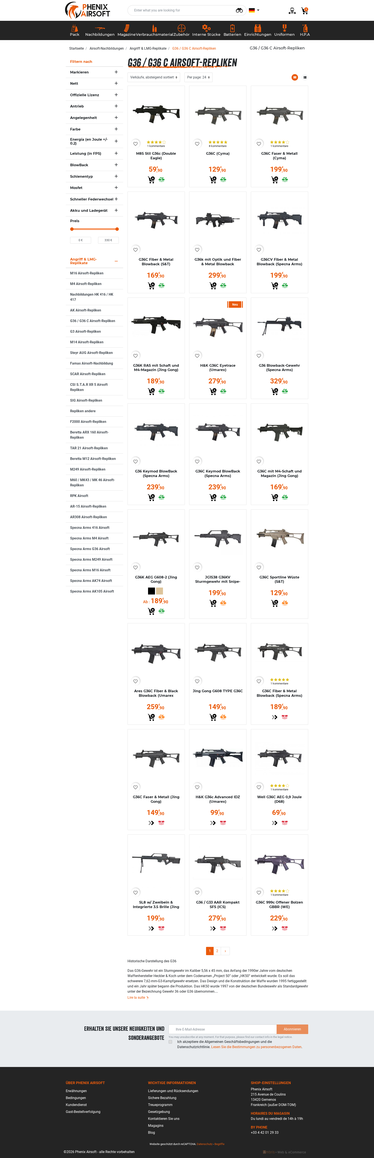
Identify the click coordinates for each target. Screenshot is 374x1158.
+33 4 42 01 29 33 (265, 1132)
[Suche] (239, 10)
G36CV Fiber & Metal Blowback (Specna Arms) (279, 261)
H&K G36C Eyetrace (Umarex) (217, 367)
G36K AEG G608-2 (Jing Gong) (156, 579)
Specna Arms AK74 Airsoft (91, 581)
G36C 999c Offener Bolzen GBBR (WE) (279, 904)
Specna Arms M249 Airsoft (91, 559)
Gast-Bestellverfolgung (83, 1112)
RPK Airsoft (79, 496)
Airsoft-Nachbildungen (107, 48)
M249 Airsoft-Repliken (87, 469)
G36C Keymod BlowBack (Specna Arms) (217, 473)
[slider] (72, 229)
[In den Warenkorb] (151, 180)
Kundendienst (76, 1105)
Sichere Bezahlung (162, 1098)
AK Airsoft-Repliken (85, 310)
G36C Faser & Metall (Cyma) (279, 155)
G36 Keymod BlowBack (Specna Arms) (156, 473)
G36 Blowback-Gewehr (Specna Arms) (279, 367)
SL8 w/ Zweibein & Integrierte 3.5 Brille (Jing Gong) (156, 907)
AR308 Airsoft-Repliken (88, 517)
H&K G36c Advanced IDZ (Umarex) (218, 799)
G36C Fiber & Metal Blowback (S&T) (156, 261)
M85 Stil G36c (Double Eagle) (156, 155)
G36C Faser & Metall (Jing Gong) (156, 799)
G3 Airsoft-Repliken (85, 331)
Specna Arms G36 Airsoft (90, 549)
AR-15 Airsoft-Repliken (88, 506)
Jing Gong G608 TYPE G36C (218, 691)
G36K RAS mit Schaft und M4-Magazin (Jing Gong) (156, 367)
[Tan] (159, 591)
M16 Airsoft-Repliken (86, 273)
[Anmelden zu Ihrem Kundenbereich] (290, 10)
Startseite (76, 48)
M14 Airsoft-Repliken (86, 342)
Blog (151, 1132)
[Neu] (218, 326)
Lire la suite (136, 997)
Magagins (155, 1126)
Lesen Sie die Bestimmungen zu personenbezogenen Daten (256, 1047)
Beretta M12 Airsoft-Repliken (93, 459)
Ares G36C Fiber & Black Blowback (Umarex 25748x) (156, 695)
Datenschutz (204, 1144)
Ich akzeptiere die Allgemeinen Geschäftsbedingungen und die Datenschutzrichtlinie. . (239, 1044)
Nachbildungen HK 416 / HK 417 (91, 297)
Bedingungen (76, 1098)
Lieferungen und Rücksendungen (173, 1091)
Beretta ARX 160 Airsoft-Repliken (89, 435)
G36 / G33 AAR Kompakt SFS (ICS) (218, 904)
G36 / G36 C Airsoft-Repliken (92, 321)
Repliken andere (83, 411)
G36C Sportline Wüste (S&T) (279, 579)
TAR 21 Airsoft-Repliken (89, 448)
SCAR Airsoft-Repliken (87, 374)
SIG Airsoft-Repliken (86, 400)
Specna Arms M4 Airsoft (89, 538)
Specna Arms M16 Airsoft (90, 570)
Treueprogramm (160, 1105)
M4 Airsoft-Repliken (86, 284)
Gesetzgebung (159, 1112)
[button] (303, 10)
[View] (274, 717)
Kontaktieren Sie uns (163, 1119)
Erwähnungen (76, 1091)
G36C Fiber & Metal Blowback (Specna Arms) (279, 693)
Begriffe (219, 1144)
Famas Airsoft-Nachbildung (91, 363)
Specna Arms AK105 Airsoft (92, 591)
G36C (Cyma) (218, 153)
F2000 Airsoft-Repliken (88, 422)
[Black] (151, 591)
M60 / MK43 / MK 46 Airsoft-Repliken (92, 482)
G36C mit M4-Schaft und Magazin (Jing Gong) (279, 473)
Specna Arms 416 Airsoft (89, 528)
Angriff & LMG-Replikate (148, 48)
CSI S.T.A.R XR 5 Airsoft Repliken (89, 387)
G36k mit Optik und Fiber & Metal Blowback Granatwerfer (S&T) (218, 264)
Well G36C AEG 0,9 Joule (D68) (279, 799)
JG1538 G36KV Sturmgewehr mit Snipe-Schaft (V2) (217, 581)
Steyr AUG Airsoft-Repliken (91, 353)
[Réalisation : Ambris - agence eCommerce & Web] (284, 1152)
